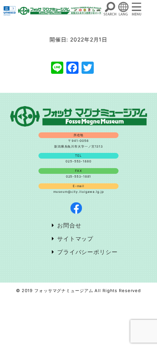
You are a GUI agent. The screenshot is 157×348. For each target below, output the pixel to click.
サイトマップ (75, 238)
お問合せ (69, 225)
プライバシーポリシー (87, 252)
